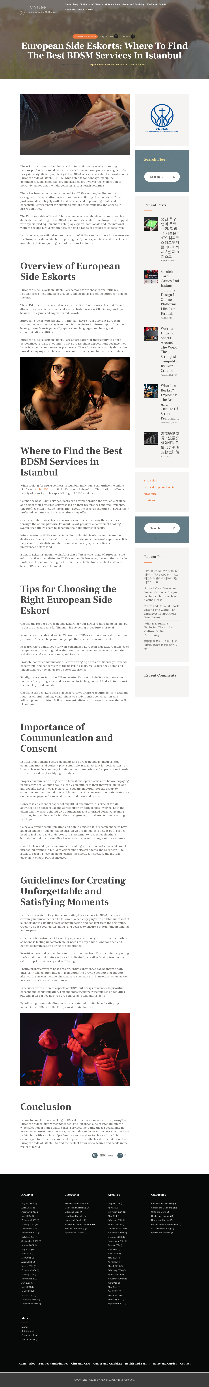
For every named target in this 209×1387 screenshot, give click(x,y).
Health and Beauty (74, 1216)
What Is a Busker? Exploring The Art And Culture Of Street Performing (170, 402)
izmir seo (150, 500)
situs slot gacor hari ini (159, 487)
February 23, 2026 (169, 375)
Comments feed (29, 1335)
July (26, 1249)
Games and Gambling (75, 1207)
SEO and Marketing (74, 1228)
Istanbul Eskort (43, 489)
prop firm (150, 494)
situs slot (150, 480)
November (29, 1232)
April (26, 1207)
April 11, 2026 (166, 318)
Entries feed (27, 1331)
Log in (24, 1326)
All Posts (75, 64)
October (28, 1237)
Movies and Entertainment (78, 1224)
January (27, 1224)
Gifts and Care (72, 1211)
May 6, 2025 (166, 456)
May (26, 1216)
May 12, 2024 (106, 36)
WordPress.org (29, 1339)
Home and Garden (74, 1220)
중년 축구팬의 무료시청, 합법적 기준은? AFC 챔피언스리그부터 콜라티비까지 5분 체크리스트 (170, 238)
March (27, 1266)
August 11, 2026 (167, 260)
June (26, 1253)
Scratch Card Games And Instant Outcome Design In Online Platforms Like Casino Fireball (170, 292)
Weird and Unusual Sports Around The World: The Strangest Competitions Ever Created (169, 349)
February (28, 1211)
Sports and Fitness (74, 1232)
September (29, 1241)
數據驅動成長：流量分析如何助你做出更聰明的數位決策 (170, 443)
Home (65, 64)
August (27, 1203)
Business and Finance (85, 36)
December (29, 1228)
